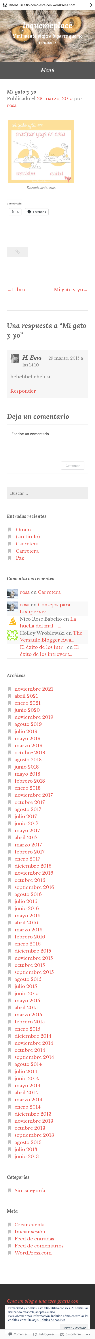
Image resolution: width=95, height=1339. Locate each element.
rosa (12, 105)
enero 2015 (27, 1029)
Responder (23, 391)
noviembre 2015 (34, 958)
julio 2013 (26, 1149)
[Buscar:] (47, 493)
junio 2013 (27, 1156)
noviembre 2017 (34, 795)
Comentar (73, 465)
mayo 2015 (27, 1001)
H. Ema (32, 358)
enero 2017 (27, 859)
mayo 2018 (27, 774)
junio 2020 (27, 710)
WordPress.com (33, 1253)
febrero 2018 (30, 781)
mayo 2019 (27, 738)
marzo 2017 (28, 845)
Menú (48, 70)
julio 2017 (26, 816)
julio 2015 (26, 986)
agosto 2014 (28, 1064)
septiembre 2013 (34, 1135)
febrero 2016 (30, 937)
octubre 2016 (30, 880)
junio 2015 (27, 994)
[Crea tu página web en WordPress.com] (47, 5)
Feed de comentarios (39, 1246)
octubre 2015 (30, 965)
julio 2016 (26, 901)
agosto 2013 (28, 1142)
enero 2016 (28, 944)
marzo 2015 (28, 1015)
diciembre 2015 (33, 951)
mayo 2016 (27, 916)
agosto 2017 (28, 809)
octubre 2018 (30, 753)
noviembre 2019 (34, 717)
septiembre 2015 (34, 972)
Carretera (27, 544)
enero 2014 (28, 1107)
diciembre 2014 (33, 1036)
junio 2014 (27, 1079)
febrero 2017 (30, 852)
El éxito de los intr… (43, 647)
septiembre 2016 (34, 887)
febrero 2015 (30, 1022)
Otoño (23, 530)
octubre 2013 (30, 1128)
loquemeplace (47, 25)
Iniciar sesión (30, 1232)
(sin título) (28, 537)
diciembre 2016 (33, 866)
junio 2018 (27, 767)
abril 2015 (26, 1008)
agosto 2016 (28, 894)
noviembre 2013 (34, 1121)
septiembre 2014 (34, 1057)
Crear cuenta (30, 1225)
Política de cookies (52, 1320)
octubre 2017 (30, 802)
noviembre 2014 (34, 1043)
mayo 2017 (27, 830)
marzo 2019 (28, 746)
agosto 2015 (28, 979)
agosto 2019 (28, 724)
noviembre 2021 (34, 689)
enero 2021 (28, 703)
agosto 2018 (28, 760)
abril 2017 (26, 838)
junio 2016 (27, 908)
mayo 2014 (27, 1086)
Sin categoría (30, 1191)
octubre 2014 (30, 1050)
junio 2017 (26, 823)
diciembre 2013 (33, 1114)
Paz (20, 558)
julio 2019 (26, 731)
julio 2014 (26, 1071)
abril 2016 (26, 923)
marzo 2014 (28, 1100)
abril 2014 (26, 1093)
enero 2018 (28, 788)
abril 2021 (26, 696)
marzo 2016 (28, 930)
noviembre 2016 (34, 873)
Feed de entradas (34, 1239)
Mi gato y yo (68, 289)
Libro (18, 289)
